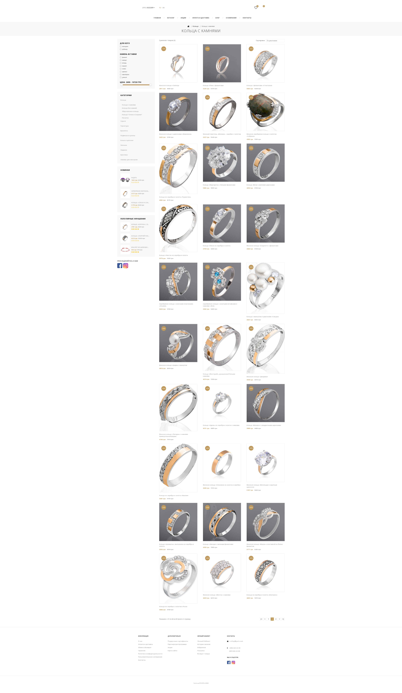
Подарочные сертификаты (178, 641)
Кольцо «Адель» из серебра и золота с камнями (221, 425)
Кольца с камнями (129, 105)
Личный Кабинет (203, 641)
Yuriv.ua (201, 7)
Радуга (134, 178)
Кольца (123, 100)
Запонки (123, 145)
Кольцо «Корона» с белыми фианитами (140, 224)
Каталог (170, 18)
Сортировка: (260, 40)
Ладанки (123, 150)
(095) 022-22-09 (235, 648)
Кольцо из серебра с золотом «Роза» (173, 606)
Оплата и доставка (200, 18)
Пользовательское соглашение (150, 657)
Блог (218, 18)
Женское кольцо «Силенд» (169, 85)
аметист (124, 72)
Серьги (123, 121)
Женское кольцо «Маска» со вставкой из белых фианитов (265, 545)
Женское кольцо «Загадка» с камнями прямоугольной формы (173, 435)
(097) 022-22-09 (234, 651)
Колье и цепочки (126, 140)
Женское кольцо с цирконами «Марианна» (175, 134)
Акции (183, 18)
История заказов (203, 644)
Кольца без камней (129, 108)
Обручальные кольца (130, 111)
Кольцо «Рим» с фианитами (213, 85)
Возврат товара (203, 654)
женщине (125, 46)
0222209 (147, 8)
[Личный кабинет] (249, 7)
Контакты (247, 18)
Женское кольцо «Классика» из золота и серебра (221, 485)
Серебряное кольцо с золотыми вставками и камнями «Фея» (220, 305)
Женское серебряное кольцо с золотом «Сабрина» (262, 135)
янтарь (124, 63)
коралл (124, 66)
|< (261, 619)
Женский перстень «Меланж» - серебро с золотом (222, 134)
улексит (124, 77)
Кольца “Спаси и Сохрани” (132, 115)
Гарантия (141, 651)
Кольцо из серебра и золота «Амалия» (173, 495)
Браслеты (124, 131)
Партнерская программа (177, 644)
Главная (157, 18)
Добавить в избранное (170, 82)
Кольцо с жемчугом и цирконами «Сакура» (263, 317)
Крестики (124, 155)
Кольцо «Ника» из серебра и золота (216, 246)
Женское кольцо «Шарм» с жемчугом (173, 365)
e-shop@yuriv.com (236, 641)
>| (283, 619)
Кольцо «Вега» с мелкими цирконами (261, 185)
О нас (140, 641)
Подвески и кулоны (127, 135)
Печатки (125, 118)
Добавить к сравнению (173, 82)
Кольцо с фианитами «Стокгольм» (259, 85)
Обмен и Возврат (144, 647)
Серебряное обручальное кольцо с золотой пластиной (140, 191)
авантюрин (125, 74)
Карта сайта (172, 651)
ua (163, 8)
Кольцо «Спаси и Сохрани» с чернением (140, 202)
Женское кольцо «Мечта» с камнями (217, 595)
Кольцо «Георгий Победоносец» (140, 236)
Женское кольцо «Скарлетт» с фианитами (262, 246)
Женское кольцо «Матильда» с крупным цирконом (262, 486)
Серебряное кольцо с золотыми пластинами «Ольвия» (176, 305)
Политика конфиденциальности (150, 654)
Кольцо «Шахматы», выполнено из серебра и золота (176, 545)
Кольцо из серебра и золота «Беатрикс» (262, 595)
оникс (124, 69)
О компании (231, 18)
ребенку (124, 49)
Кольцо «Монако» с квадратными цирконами (264, 425)
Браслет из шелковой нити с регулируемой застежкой (140, 247)
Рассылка (201, 651)
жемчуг (124, 60)
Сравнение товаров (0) (167, 40)
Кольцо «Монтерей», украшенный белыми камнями (219, 375)
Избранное (201, 647)
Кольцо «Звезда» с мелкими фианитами (218, 544)
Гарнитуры (124, 126)
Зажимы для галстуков (129, 160)
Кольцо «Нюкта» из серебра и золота (173, 255)
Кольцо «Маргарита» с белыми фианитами (219, 185)
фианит (124, 57)
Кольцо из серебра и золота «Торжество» (175, 197)
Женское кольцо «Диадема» (257, 377)
